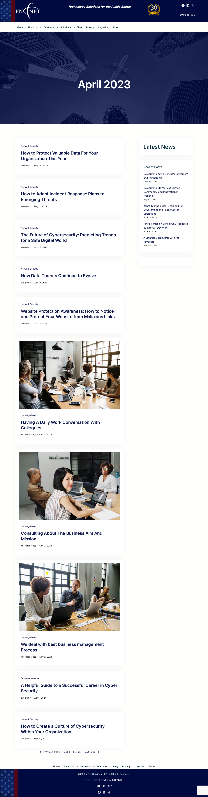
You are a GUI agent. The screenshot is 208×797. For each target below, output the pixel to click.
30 (79, 751)
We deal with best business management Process (62, 647)
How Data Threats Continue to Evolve (58, 275)
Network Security (29, 146)
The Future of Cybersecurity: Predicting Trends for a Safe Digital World (68, 237)
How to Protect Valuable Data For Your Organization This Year (59, 155)
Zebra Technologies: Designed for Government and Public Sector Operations (163, 209)
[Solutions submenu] (74, 27)
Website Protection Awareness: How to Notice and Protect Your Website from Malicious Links (68, 314)
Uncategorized (28, 415)
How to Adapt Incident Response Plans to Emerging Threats (62, 196)
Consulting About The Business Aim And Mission (61, 536)
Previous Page (50, 751)
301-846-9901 (188, 14)
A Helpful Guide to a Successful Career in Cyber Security (69, 688)
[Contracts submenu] (57, 27)
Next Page (91, 751)
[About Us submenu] (40, 27)
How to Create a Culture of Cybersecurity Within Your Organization (63, 729)
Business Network (30, 678)
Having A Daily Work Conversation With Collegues (60, 425)
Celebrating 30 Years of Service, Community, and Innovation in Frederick (162, 191)
